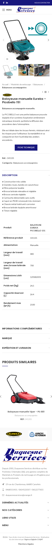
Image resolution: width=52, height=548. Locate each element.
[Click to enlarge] (7, 59)
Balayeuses (38, 84)
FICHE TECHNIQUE (26, 147)
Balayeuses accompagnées (14, 87)
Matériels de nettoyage (21, 84)
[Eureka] (14, 434)
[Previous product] (42, 92)
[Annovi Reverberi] (38, 434)
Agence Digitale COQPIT (34, 539)
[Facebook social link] (3, 3)
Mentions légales (26, 544)
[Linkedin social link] (7, 3)
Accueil (5, 84)
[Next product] (48, 92)
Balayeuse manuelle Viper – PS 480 (26, 411)
